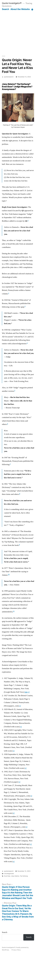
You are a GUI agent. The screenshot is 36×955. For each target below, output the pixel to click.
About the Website (20, 9)
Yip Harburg (24, 876)
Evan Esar (7, 876)
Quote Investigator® (12, 3)
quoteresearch (8, 77)
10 (9, 574)
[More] (32, 9)
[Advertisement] (18, 29)
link (26, 692)
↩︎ (29, 692)
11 (14, 611)
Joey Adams (15, 876)
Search (5, 9)
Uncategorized (9, 873)
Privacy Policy (16, 950)
